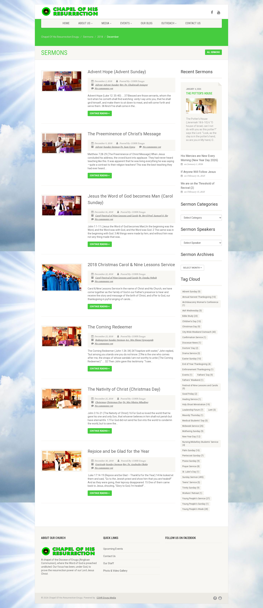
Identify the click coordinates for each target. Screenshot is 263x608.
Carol (98, 215)
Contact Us (193, 23)
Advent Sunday (111, 84)
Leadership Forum (192, 410)
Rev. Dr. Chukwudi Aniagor (134, 84)
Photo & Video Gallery (115, 570)
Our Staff (108, 563)
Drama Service (191, 353)
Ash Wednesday (192, 310)
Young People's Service (196, 498)
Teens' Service (191, 482)
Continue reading (99, 113)
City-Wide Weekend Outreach (199, 332)
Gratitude (100, 464)
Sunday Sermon (111, 147)
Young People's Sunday (195, 504)
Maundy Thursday (192, 415)
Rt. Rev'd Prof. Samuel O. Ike (153, 215)
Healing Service (191, 399)
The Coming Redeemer (110, 326)
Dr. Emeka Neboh (148, 277)
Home (65, 23)
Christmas (100, 402)
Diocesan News (191, 343)
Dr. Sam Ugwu (127, 147)
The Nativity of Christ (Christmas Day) (124, 389)
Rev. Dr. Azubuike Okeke (135, 464)
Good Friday (189, 394)
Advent (99, 84)
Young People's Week (195, 509)
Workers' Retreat (192, 493)
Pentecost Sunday (193, 455)
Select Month (191, 267)
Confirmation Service (194, 337)
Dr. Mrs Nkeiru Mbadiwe (135, 402)
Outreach (167, 23)
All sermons (213, 52)
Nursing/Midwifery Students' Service (200, 443)
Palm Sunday (191, 450)
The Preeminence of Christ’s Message (124, 133)
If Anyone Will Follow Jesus (198, 172)
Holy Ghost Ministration (196, 404)
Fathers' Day (205, 375)
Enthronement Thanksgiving (197, 369)
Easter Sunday (191, 358)
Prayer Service (191, 466)
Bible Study (190, 316)
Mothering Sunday (192, 431)
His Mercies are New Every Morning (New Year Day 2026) (199, 158)
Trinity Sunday (190, 488)
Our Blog (146, 23)
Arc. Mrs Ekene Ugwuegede (139, 340)
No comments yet (104, 88)
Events (125, 23)
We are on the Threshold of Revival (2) (198, 186)
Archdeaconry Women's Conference (200, 304)
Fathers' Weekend (192, 380)
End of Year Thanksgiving (196, 364)
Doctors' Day (190, 348)
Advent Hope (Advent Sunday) (117, 71)
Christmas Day (114, 402)
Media (105, 23)
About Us (84, 23)
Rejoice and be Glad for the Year (118, 451)
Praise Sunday (191, 461)
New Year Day (191, 436)
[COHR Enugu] (69, 11)
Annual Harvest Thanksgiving (199, 297)
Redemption (101, 340)
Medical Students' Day (195, 420)
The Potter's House (199, 93)
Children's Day (191, 321)
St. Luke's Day (190, 472)
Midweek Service (192, 426)
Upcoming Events (113, 548)
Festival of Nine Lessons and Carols (119, 215)
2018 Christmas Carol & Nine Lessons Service (131, 264)
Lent (212, 410)
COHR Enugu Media (106, 598)
